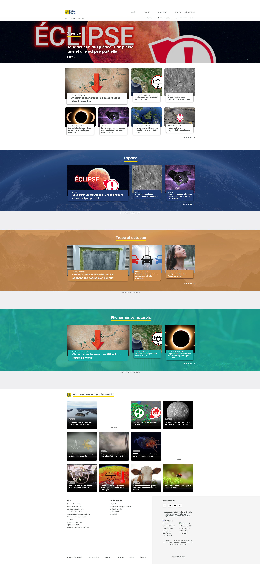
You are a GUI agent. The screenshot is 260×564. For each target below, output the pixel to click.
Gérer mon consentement (76, 517)
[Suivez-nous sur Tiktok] (180, 505)
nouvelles (72, 18)
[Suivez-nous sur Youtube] (174, 505)
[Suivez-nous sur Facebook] (164, 505)
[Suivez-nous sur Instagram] (169, 505)
